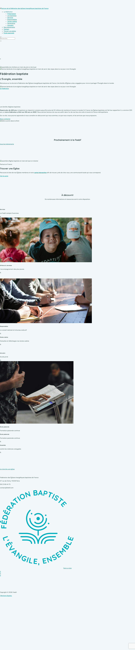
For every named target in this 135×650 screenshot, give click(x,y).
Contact (6, 29)
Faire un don (67, 568)
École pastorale (9, 33)
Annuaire (10, 25)
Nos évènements (9, 27)
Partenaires (11, 23)
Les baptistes (11, 16)
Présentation (11, 14)
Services (10, 18)
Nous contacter (5, 119)
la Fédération (4, 88)
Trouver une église (10, 31)
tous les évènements (7, 144)
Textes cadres (12, 21)
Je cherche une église (7, 469)
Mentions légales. (6, 596)
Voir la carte (4, 176)
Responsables (12, 19)
